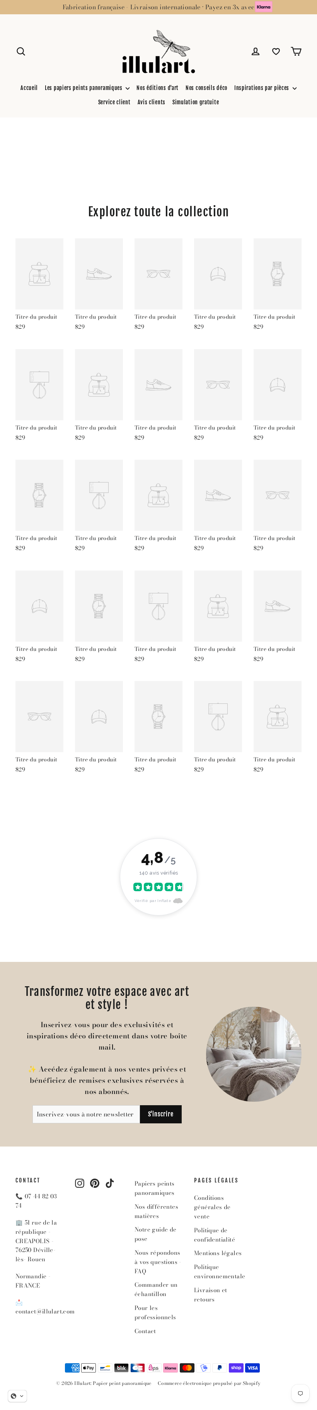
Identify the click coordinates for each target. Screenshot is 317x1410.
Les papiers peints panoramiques (84, 88)
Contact (145, 1331)
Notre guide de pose (156, 1234)
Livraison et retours (210, 1295)
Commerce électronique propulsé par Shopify (209, 1383)
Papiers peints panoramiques (155, 1188)
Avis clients (151, 102)
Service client (114, 102)
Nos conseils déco (206, 88)
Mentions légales (218, 1253)
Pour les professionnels (155, 1312)
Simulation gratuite (195, 102)
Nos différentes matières (156, 1211)
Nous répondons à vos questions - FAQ (158, 1262)
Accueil (29, 88)
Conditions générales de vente (212, 1207)
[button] (17, 1396)
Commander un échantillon (156, 1289)
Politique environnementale (218, 1271)
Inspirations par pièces (262, 88)
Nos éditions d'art (157, 88)
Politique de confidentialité (214, 1235)
